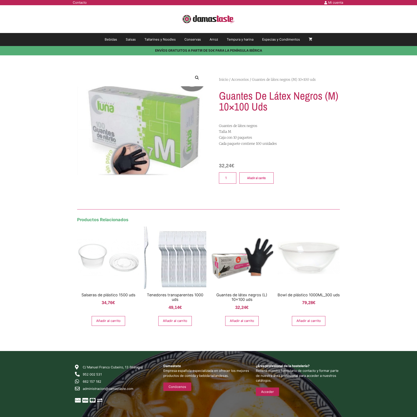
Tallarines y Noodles (160, 39)
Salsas (131, 39)
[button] (197, 78)
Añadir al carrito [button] (108, 321)
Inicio (223, 79)
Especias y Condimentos (281, 39)
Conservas (192, 39)
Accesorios (240, 79)
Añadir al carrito (256, 178)
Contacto (80, 2)
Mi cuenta (335, 2)
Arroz (214, 39)
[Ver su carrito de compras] (310, 39)
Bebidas (111, 39)
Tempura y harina (240, 39)
